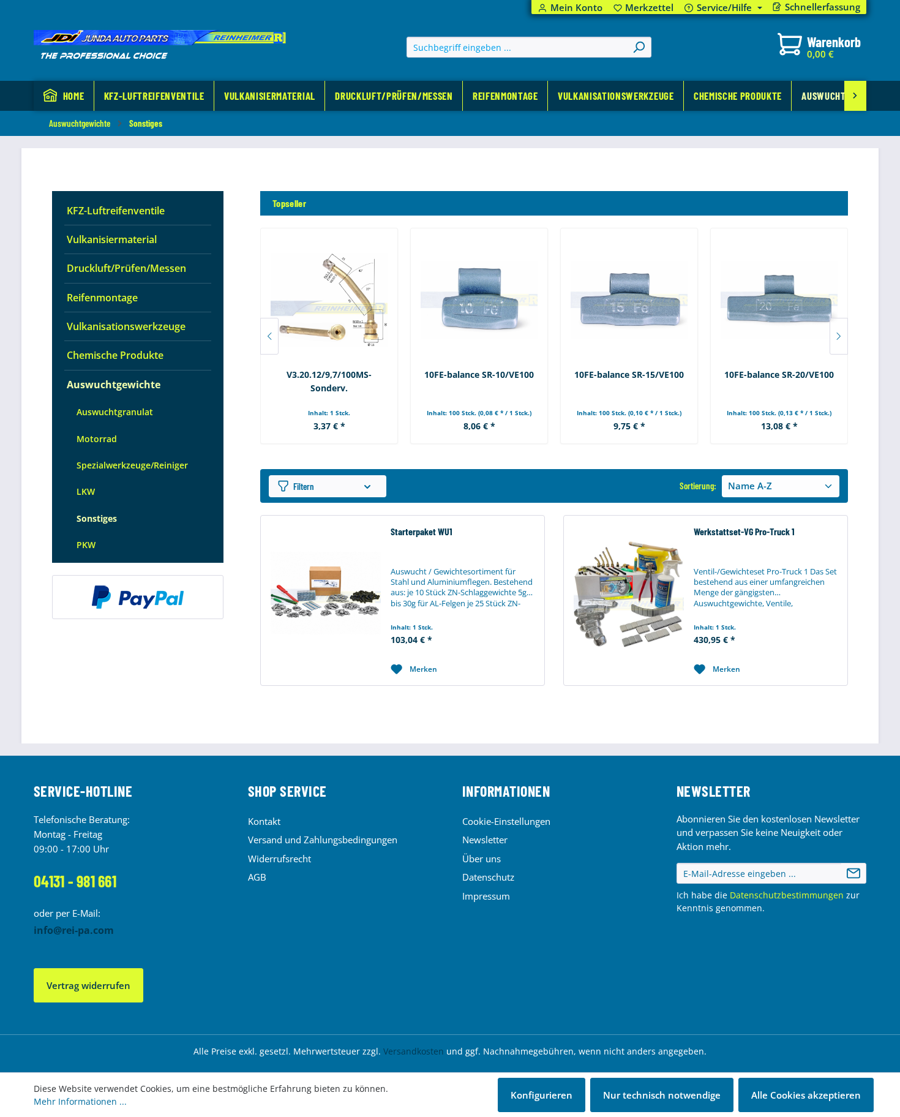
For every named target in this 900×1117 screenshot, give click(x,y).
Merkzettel (644, 7)
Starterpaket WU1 (421, 531)
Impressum (486, 896)
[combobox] (517, 47)
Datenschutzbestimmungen (787, 895)
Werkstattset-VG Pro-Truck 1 (744, 531)
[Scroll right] (855, 96)
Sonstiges (97, 518)
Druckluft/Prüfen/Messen (126, 268)
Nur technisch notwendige (662, 1095)
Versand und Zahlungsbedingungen (322, 839)
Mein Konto (576, 7)
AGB (257, 877)
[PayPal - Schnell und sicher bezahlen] (138, 597)
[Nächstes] (839, 336)
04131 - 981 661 (75, 880)
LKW (86, 491)
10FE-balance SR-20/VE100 (779, 374)
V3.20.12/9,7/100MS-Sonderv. (329, 381)
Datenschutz (488, 877)
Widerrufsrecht (279, 858)
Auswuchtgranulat (115, 412)
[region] (554, 318)
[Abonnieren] (853, 873)
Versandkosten (413, 1051)
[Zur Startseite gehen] (160, 44)
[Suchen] (638, 47)
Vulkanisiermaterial (112, 239)
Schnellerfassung (822, 7)
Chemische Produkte (115, 355)
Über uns (481, 858)
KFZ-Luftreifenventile (116, 210)
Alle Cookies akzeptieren (806, 1095)
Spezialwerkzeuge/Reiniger (132, 465)
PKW (86, 545)
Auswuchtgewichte (113, 384)
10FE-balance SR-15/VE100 (629, 374)
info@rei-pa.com (74, 930)
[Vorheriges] (269, 336)
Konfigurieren (541, 1095)
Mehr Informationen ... (80, 1101)
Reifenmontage (102, 297)
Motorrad (97, 439)
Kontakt (264, 821)
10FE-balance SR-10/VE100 (479, 374)
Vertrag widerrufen (88, 985)
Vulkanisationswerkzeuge (126, 326)
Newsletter (485, 839)
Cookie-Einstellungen (506, 821)
